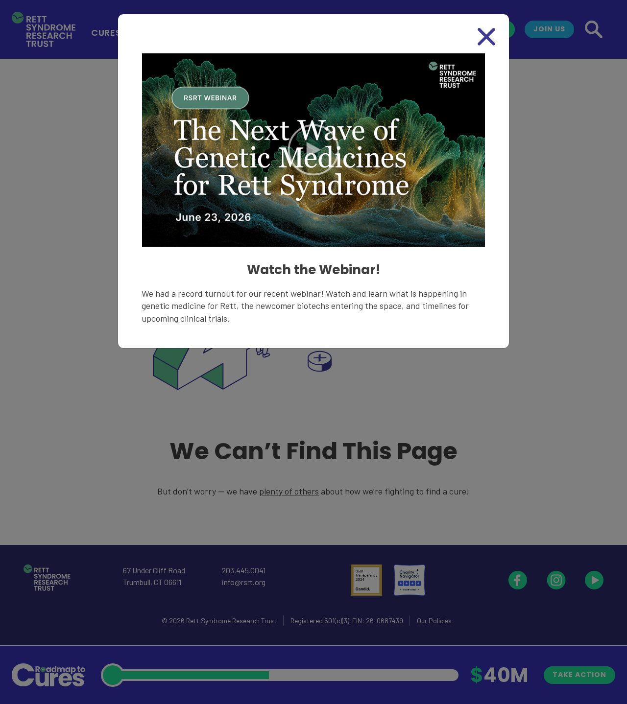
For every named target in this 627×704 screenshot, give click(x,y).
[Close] (486, 36)
